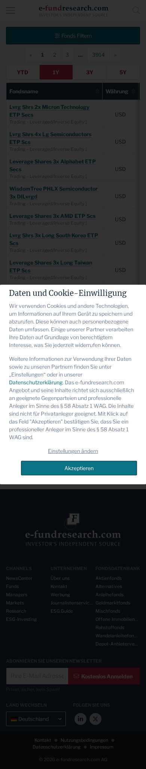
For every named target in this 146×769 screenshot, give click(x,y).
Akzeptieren (79, 468)
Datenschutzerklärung (36, 382)
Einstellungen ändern (73, 451)
